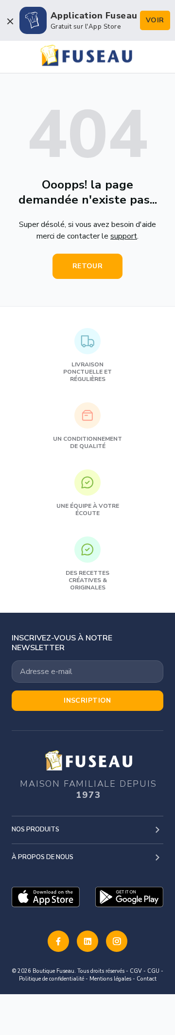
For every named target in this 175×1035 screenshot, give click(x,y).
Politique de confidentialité (51, 979)
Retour (87, 266)
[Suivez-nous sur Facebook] (58, 941)
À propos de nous (42, 857)
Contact (147, 979)
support (123, 236)
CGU (153, 971)
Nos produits (35, 829)
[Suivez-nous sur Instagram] (116, 941)
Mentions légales (110, 979)
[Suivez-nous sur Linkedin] (87, 941)
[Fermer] (10, 21)
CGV (136, 971)
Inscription (87, 700)
